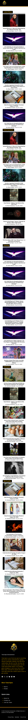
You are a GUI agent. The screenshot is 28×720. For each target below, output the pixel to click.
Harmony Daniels (11, 385)
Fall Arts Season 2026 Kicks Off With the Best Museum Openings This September (14, 384)
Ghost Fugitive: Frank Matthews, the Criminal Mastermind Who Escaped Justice (14, 476)
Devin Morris (11, 50)
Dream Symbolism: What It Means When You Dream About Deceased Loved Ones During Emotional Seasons (14, 591)
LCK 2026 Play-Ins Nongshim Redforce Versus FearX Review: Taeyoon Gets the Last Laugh (14, 48)
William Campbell (11, 459)
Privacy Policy (11, 717)
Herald (6, 688)
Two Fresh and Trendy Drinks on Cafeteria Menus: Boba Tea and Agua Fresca (14, 458)
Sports (6, 686)
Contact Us (7, 700)
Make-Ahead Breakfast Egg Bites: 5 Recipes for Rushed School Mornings (14, 439)
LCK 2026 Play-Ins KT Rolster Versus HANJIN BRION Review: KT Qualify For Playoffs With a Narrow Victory (14, 302)
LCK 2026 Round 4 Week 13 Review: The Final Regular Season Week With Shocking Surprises (14, 342)
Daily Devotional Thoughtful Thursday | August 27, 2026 (14, 105)
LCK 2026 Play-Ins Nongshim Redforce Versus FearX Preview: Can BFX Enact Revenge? (14, 124)
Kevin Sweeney (11, 205)
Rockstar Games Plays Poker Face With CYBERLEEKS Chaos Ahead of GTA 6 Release (14, 362)
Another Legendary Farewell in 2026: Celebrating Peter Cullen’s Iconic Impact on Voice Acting (14, 86)
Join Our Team (8, 702)
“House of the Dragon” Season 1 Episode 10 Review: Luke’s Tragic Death (14, 222)
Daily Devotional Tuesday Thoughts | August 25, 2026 (14, 553)
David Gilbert (11, 364)
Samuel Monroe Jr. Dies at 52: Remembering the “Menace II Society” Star (14, 29)
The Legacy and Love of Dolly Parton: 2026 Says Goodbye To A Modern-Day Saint (14, 67)
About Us (6, 698)
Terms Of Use (23, 717)
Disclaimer (17, 717)
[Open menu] (25, 3)
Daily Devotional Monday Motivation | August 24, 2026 (14, 572)
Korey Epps (11, 31)
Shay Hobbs (11, 69)
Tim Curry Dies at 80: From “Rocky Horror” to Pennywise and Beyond (14, 240)
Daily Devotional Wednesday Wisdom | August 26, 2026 (14, 516)
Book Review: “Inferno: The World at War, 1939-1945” (14, 203)
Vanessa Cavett (11, 107)
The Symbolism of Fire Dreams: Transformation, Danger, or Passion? (14, 535)
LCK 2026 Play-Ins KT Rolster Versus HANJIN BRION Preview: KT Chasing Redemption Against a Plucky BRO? (14, 322)
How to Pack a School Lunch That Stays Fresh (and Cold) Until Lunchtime (14, 421)
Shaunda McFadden (11, 478)
